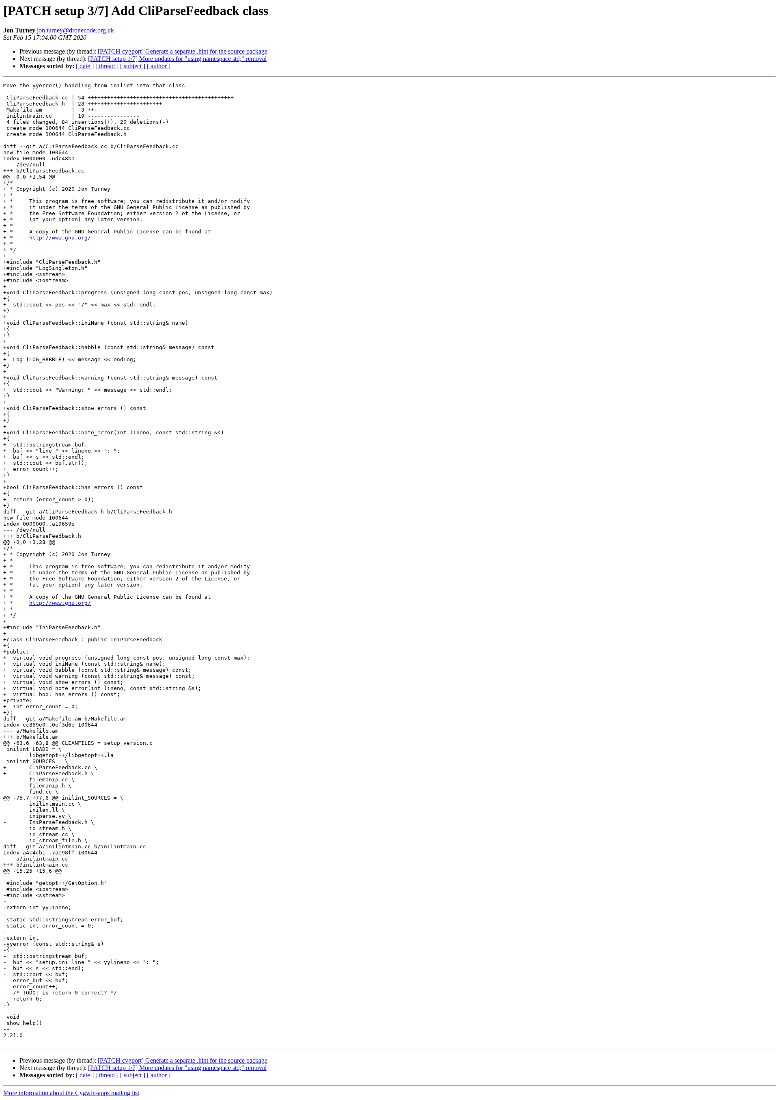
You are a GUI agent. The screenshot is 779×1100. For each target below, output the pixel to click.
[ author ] (158, 66)
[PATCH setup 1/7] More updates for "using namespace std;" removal (177, 58)
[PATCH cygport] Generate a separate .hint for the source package (182, 51)
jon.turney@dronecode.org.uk (75, 30)
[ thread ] (106, 66)
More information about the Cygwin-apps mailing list (71, 1092)
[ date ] (85, 66)
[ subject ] (132, 66)
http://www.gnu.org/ (60, 238)
